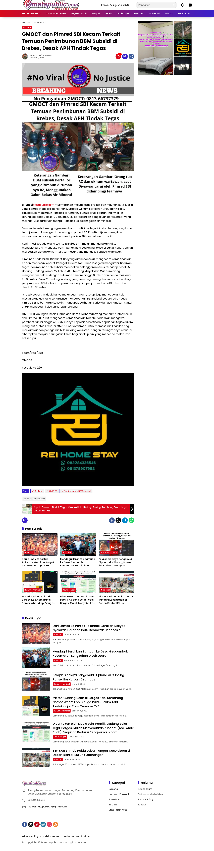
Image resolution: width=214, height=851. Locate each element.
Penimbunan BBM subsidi (77, 491)
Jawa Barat (115, 799)
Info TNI (113, 804)
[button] (174, 5)
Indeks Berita (145, 789)
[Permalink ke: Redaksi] (26, 56)
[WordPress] (43, 824)
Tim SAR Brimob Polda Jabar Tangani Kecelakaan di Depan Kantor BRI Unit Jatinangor (116, 600)
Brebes (38, 491)
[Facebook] (112, 520)
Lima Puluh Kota (118, 809)
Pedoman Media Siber (150, 794)
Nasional (27, 27)
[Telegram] (125, 520)
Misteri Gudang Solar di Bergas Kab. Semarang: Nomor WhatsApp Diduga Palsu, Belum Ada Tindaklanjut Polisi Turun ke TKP (38, 600)
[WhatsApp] (131, 520)
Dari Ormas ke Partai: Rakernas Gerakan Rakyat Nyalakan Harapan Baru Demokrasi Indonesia (38, 562)
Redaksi (33, 55)
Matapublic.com (43, 205)
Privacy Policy (145, 799)
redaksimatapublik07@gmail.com (47, 806)
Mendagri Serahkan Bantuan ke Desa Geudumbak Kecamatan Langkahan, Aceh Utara (77, 562)
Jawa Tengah (69, 589)
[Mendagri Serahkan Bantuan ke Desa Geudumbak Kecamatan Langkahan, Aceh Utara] (78, 544)
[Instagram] (49, 824)
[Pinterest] (37, 824)
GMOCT (53, 491)
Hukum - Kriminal (109, 552)
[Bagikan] (131, 56)
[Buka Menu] (190, 5)
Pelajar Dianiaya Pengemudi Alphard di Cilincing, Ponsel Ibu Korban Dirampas (115, 562)
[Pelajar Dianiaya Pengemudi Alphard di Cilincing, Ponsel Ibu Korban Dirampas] (116, 544)
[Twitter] (118, 520)
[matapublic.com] (51, 5)
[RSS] (55, 824)
